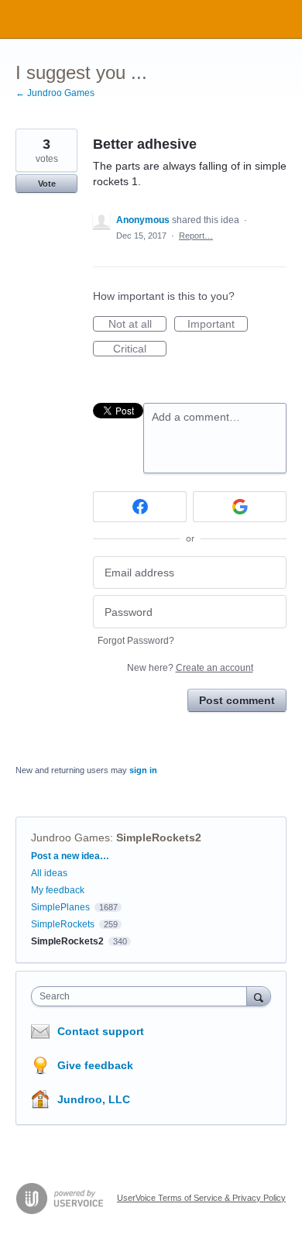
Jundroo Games (70, 837)
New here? (190, 667)
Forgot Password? (136, 640)
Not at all (137, 325)
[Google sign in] (240, 506)
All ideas (49, 873)
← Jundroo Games (54, 93)
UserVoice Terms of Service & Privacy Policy (201, 1197)
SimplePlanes (60, 907)
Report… (196, 235)
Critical (139, 349)
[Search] (258, 996)
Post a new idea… (70, 856)
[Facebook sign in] (140, 506)
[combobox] (142, 996)
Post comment (237, 700)
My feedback (57, 890)
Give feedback (95, 1065)
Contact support (100, 1031)
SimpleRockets (62, 924)
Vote (47, 183)
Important (217, 325)
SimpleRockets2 (158, 837)
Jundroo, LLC (93, 1099)
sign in (143, 770)
